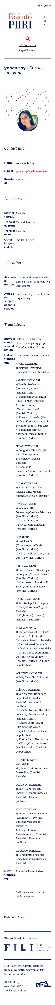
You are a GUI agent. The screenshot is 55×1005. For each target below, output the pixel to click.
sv (45, 20)
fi (45, 17)
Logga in (46, 5)
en (45, 24)
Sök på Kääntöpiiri (27, 50)
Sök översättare (27, 45)
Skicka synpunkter (15, 990)
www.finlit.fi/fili (13, 986)
